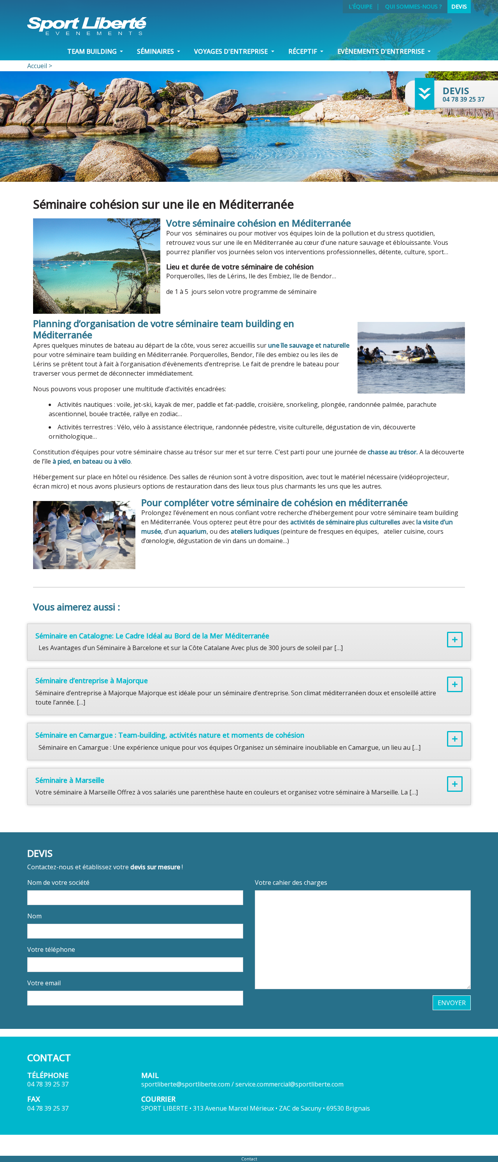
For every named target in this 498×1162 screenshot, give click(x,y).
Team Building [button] (92, 51)
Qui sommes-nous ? (413, 6)
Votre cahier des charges (291, 882)
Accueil (37, 66)
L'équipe (360, 6)
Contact (249, 1159)
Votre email (44, 983)
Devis (459, 6)
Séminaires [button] (156, 51)
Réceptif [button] (303, 51)
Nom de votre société (58, 882)
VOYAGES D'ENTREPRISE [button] (231, 51)
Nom (34, 916)
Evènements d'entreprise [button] (381, 51)
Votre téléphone (51, 949)
